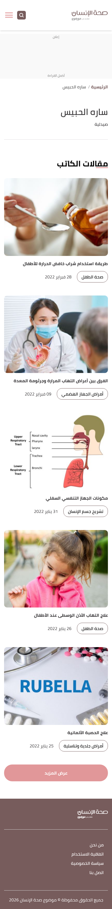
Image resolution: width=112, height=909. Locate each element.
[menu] (9, 15)
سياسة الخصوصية (87, 863)
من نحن (97, 845)
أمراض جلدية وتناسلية (83, 746)
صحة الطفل (92, 277)
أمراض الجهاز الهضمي (82, 394)
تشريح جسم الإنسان (85, 511)
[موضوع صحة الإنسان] (90, 15)
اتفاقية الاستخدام (87, 854)
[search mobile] (21, 15)
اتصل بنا (96, 872)
